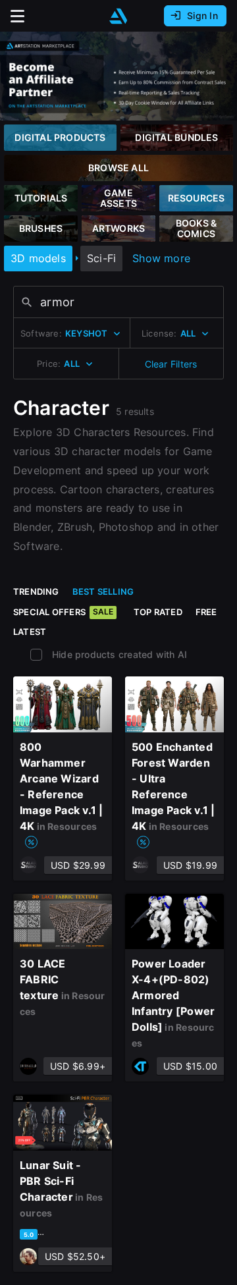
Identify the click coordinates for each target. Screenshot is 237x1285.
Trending (36, 591)
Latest (29, 631)
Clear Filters (171, 363)
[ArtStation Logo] (118, 16)
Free (206, 612)
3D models (38, 258)
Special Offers (63, 612)
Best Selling (103, 591)
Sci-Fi (101, 258)
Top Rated (158, 612)
